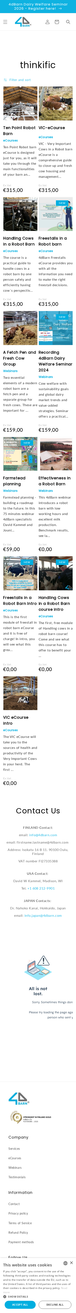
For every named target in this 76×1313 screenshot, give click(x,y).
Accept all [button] (20, 1304)
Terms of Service (20, 1223)
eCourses (10, 140)
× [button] (71, 1262)
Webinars (10, 371)
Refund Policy (18, 1232)
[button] (5, 22)
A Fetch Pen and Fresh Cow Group (19, 358)
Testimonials (17, 1177)
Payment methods (21, 1242)
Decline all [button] (55, 1304)
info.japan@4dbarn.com (43, 915)
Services (14, 1148)
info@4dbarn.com (43, 835)
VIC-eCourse (52, 127)
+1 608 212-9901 (41, 888)
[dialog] (38, 1285)
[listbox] (65, 1263)
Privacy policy (18, 1213)
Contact (14, 1204)
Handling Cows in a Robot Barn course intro (54, 603)
